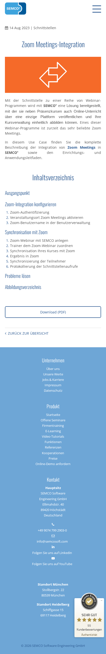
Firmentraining (53, 425)
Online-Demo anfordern (53, 464)
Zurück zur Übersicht (28, 333)
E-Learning (53, 431)
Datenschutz (53, 390)
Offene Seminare (53, 420)
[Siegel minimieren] (101, 600)
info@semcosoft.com (52, 541)
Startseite (53, 414)
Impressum (53, 385)
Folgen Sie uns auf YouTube (52, 564)
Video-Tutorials (53, 436)
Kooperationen (53, 453)
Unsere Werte (53, 374)
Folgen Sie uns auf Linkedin (52, 553)
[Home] (15, 8)
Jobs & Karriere (53, 379)
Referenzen (53, 447)
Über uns (53, 369)
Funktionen (53, 442)
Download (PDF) (53, 312)
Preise (53, 458)
